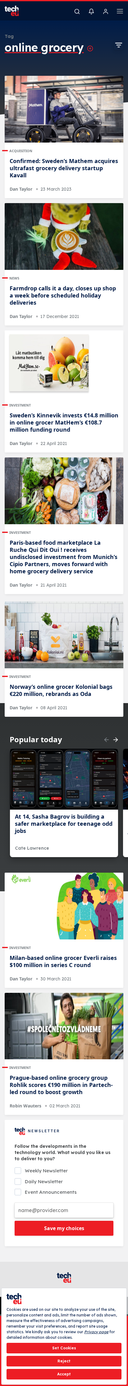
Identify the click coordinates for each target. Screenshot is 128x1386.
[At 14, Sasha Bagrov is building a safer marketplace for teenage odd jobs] (64, 779)
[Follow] (90, 48)
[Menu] (120, 12)
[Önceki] (106, 739)
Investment (20, 405)
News (14, 278)
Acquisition (20, 150)
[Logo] (15, 11)
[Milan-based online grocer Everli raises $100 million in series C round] (64, 906)
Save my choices (64, 1228)
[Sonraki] (115, 739)
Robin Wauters (25, 1106)
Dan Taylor (21, 189)
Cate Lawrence (32, 848)
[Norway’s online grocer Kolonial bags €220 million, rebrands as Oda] (64, 635)
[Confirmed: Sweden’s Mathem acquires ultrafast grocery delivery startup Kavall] (64, 109)
